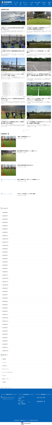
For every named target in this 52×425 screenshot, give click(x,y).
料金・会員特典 (37, 3)
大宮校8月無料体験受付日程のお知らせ (25, 165)
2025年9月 (5, 248)
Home (2, 387)
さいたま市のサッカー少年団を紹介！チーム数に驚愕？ (38, 51)
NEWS (4, 359)
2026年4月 (5, 225)
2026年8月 (5, 212)
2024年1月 (5, 314)
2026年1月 (5, 235)
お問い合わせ (44, 3)
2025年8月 (5, 252)
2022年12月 (5, 350)
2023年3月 (5, 341)
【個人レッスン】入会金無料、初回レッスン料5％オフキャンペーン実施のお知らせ (39, 99)
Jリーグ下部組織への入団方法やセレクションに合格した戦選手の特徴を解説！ (39, 122)
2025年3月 (5, 268)
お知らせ (5, 365)
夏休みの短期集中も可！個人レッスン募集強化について (28, 179)
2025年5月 (5, 262)
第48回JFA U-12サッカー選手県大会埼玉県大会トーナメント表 (13, 99)
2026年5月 (5, 222)
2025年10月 (5, 245)
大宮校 (21, 3)
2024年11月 (5, 281)
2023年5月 (5, 334)
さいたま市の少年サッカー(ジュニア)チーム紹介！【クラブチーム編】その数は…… (13, 74)
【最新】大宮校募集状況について (24, 136)
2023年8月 (5, 324)
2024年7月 (5, 294)
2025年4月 (5, 265)
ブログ (4, 375)
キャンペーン (6, 369)
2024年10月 (5, 285)
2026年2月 (5, 232)
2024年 (6, 387)
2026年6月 (5, 219)
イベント (5, 362)
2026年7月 (5, 216)
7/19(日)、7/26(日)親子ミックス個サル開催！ (26, 193)
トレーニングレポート (8, 372)
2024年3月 (5, 308)
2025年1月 (5, 275)
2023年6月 (5, 331)
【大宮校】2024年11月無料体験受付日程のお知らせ (13, 51)
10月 (9, 387)
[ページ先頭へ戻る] (29, 402)
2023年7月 (5, 327)
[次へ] (28, 130)
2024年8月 (5, 291)
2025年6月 (5, 258)
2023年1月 (5, 347)
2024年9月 (5, 288)
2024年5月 (5, 301)
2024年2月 (5, 311)
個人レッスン (25, 3)
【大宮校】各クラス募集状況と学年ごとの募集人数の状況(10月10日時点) (12, 122)
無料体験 (49, 3)
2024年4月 (5, 304)
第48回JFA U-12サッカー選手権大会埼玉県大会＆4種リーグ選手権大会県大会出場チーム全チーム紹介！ (39, 75)
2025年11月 (5, 242)
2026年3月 (5, 229)
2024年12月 (5, 278)
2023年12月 (5, 317)
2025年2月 (5, 271)
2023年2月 (5, 344)
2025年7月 (5, 255)
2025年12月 (5, 239)
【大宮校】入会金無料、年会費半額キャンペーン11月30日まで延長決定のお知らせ (38, 28)
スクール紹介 (15, 3)
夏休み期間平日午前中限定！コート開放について (27, 150)
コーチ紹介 (31, 3)
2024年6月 (5, 298)
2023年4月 (5, 337)
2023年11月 (5, 321)
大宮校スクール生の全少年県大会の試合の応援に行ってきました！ (12, 28)
